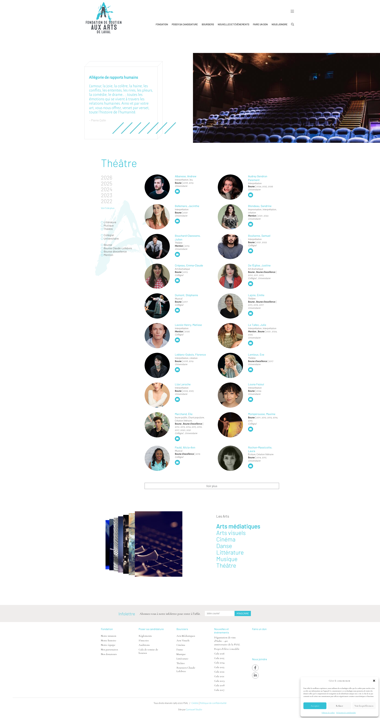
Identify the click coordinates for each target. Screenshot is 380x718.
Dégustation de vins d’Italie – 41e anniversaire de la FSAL (227, 641)
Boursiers (208, 24)
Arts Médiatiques (185, 635)
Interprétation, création (186, 358)
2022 (266, 215)
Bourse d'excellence (265, 272)
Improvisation (255, 209)
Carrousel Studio (194, 709)
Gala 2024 (219, 662)
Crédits (194, 703)
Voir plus (211, 486)
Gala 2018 (219, 685)
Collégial (252, 245)
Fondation (162, 24)
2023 (185, 391)
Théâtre (178, 242)
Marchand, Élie (184, 414)
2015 (250, 305)
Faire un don (260, 24)
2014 (188, 427)
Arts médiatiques (238, 526)
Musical (178, 298)
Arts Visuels (182, 640)
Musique (227, 558)
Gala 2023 (219, 667)
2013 (185, 272)
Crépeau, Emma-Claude (189, 265)
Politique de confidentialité (213, 703)
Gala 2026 (219, 653)
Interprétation (182, 179)
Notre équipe (108, 645)
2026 (270, 186)
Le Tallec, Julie (257, 324)
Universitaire (181, 186)
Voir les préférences (364, 705)
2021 (185, 212)
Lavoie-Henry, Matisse (188, 324)
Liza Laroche (183, 384)
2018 (185, 183)
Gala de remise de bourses (148, 651)
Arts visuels (231, 532)
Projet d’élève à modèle (226, 649)
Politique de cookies (328, 713)
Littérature (230, 552)
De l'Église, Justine (259, 265)
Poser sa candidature (185, 24)
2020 (182, 430)
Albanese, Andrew (185, 176)
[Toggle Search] (292, 24)
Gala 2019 (219, 680)
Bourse (178, 183)
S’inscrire (144, 640)
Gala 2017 (219, 690)
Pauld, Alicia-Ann (185, 447)
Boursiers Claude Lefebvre (185, 669)
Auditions (144, 645)
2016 (256, 305)
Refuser (339, 705)
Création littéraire (183, 420)
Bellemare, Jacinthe (187, 206)
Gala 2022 (219, 671)
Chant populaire (196, 417)
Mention (252, 215)
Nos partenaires (109, 649)
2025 (264, 186)
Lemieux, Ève (256, 354)
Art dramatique (182, 269)
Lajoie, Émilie (256, 295)
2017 (185, 301)
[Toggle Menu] (292, 11)
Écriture (251, 454)
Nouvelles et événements (233, 24)
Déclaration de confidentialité (346, 713)
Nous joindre (280, 24)
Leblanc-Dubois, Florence (190, 354)
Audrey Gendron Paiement (257, 177)
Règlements (145, 635)
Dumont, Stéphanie (186, 295)
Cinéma (225, 539)
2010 (250, 275)
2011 (256, 275)
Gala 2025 (219, 658)
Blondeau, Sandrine (259, 206)
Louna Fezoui (256, 384)
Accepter (315, 705)
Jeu (191, 179)
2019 (191, 183)
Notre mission (108, 635)
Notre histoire (108, 640)
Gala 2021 (219, 676)
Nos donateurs (109, 654)
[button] (374, 680)
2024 (258, 186)
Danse (224, 545)
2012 (177, 427)
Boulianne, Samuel (259, 235)
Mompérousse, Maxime (261, 414)
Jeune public (181, 417)
